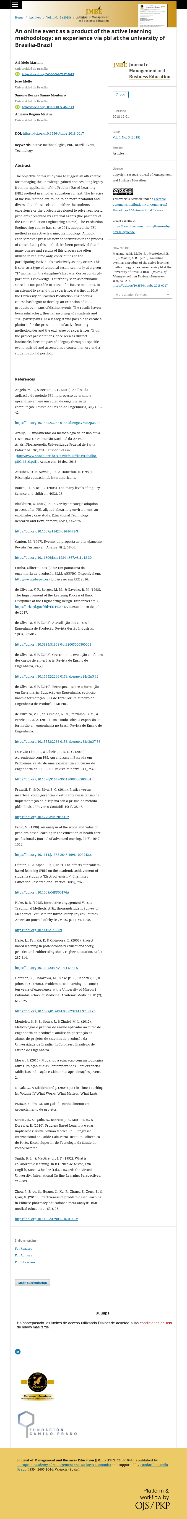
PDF (122, 95)
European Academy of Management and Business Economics (64, 1465)
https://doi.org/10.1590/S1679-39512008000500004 (53, 779)
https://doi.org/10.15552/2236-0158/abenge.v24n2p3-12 (57, 676)
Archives (35, 17)
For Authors (23, 1255)
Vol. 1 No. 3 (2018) (58, 17)
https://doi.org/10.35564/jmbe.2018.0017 (53, 133)
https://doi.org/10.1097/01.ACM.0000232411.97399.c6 (55, 1011)
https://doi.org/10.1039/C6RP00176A (42, 892)
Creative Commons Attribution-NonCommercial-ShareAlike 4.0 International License (140, 204)
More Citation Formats (131, 295)
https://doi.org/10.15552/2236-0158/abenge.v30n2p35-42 (57, 422)
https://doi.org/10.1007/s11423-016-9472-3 (46, 531)
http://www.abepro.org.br (35, 579)
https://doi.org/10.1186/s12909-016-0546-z (46, 1219)
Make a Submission (32, 1283)
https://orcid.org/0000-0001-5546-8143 (48, 107)
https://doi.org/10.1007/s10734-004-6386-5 (46, 968)
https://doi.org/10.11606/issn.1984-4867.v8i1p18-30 (53, 557)
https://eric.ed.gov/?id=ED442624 (40, 606)
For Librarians (25, 1262)
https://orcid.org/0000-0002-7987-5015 (48, 74)
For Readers (23, 1248)
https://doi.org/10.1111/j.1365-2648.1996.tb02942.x (53, 854)
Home (19, 17)
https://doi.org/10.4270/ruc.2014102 (42, 817)
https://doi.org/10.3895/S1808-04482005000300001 (53, 644)
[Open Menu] (15, 4)
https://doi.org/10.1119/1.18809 (38, 930)
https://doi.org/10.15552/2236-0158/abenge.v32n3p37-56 (57, 741)
